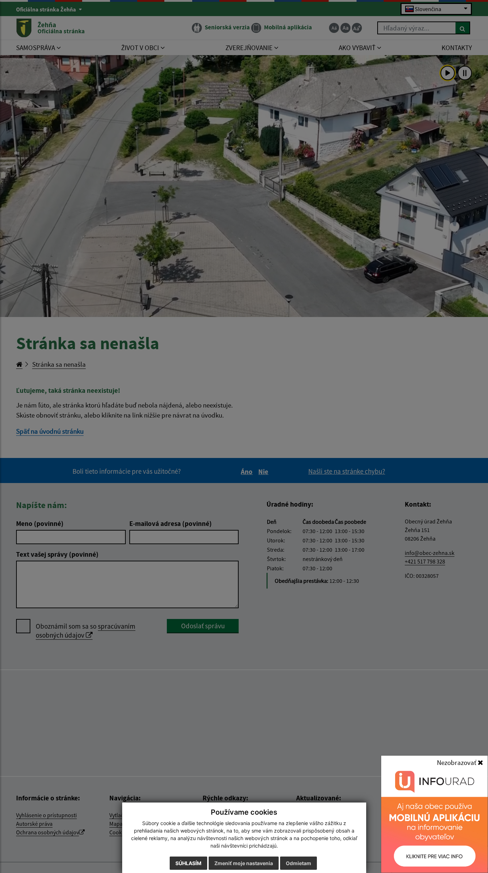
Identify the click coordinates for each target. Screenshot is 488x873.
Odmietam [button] (298, 863)
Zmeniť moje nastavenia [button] (243, 863)
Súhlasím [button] (188, 863)
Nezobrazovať (457, 762)
